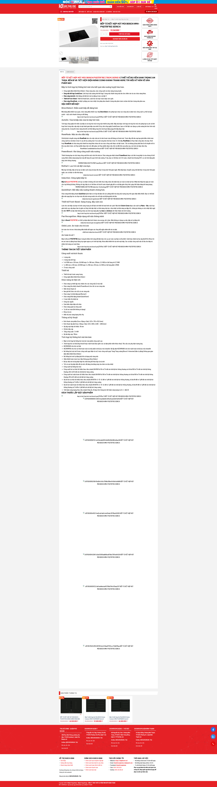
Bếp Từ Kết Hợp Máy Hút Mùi (119, 19)
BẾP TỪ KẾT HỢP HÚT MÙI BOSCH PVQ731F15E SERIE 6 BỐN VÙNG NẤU (70, 718)
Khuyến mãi (120, 6)
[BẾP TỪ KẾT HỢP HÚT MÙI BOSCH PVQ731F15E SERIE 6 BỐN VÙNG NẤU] (71, 705)
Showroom (130, 6)
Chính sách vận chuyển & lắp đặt (94, 760)
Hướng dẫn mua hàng (66, 763)
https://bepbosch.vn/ (121, 760)
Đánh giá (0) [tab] (70, 71)
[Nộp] (110, 6)
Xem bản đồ (65, 748)
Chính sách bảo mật (90, 770)
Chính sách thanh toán (91, 767)
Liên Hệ (139, 6)
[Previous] (61, 36)
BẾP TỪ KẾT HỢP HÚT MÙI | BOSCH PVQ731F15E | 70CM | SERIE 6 (91, 77)
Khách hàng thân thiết (67, 765)
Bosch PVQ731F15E (72, 182)
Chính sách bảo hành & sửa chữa (94, 763)
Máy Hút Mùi (116, 11)
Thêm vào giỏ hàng (124, 34)
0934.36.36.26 (117, 767)
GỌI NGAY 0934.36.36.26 (120, 39)
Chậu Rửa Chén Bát (99, 11)
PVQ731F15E (74, 220)
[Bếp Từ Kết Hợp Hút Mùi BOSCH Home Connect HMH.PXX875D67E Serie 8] (95, 705)
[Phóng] (61, 53)
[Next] (95, 36)
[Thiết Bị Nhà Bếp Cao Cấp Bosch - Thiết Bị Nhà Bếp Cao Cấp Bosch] (67, 6)
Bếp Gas (89, 11)
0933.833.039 (69, 742)
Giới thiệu (63, 760)
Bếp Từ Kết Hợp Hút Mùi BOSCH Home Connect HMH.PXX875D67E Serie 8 (95, 718)
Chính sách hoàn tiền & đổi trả (93, 765)
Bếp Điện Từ (82, 11)
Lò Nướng (109, 11)
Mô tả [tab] (62, 71)
